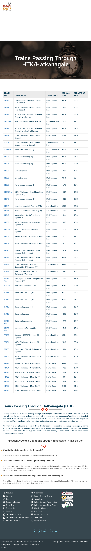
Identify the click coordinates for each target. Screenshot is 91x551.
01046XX (7, 121)
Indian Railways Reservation (45, 502)
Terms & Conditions (71, 542)
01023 (6, 100)
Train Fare (37, 517)
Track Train (38, 499)
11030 (6, 178)
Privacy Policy (58, 542)
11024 (6, 164)
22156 (6, 356)
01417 (6, 128)
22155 (6, 349)
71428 (6, 386)
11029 (6, 171)
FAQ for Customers (13, 514)
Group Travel (10, 505)
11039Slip (8, 192)
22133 (6, 335)
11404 (6, 243)
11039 (6, 185)
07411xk (7, 150)
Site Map (9, 511)
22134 (6, 342)
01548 (6, 136)
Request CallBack (12, 520)
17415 (6, 307)
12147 (6, 265)
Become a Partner (12, 502)
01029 (6, 114)
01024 (6, 107)
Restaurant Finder (41, 514)
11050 (6, 222)
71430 (6, 390)
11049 (6, 215)
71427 (6, 382)
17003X (7, 286)
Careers (8, 496)
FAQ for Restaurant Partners (17, 517)
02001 (6, 143)
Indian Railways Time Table (44, 505)
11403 (6, 236)
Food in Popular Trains (42, 496)
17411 (6, 293)
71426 (6, 377)
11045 (6, 206)
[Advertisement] (45, 16)
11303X (7, 229)
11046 (6, 211)
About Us (9, 493)
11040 (6, 199)
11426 (6, 257)
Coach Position (39, 520)
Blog (7, 499)
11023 (6, 157)
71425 (6, 372)
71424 (6, 368)
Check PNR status (40, 508)
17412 (6, 300)
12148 (6, 272)
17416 (6, 314)
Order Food (38, 493)
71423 (6, 363)
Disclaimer (84, 542)
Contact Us (10, 508)
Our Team (37, 511)
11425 (6, 250)
